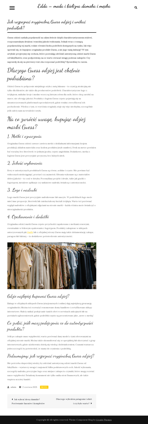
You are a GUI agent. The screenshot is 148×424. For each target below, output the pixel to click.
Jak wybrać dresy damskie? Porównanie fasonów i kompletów (28, 401)
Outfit (30, 232)
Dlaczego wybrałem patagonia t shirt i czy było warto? (74, 401)
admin (13, 387)
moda (44, 387)
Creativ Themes (104, 420)
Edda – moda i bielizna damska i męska (74, 6)
